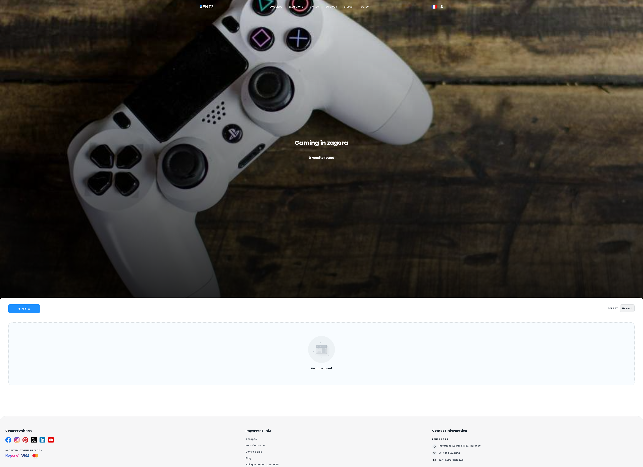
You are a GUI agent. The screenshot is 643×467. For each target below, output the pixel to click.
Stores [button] (348, 7)
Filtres (22, 308)
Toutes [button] (364, 7)
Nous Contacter (255, 445)
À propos (251, 439)
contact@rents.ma (451, 460)
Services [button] (331, 7)
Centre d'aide (253, 451)
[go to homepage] (206, 9)
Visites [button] (314, 7)
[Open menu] (371, 7)
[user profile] (442, 7)
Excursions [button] (296, 7)
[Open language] (434, 7)
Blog (248, 458)
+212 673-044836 (449, 453)
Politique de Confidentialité (261, 464)
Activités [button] (276, 7)
